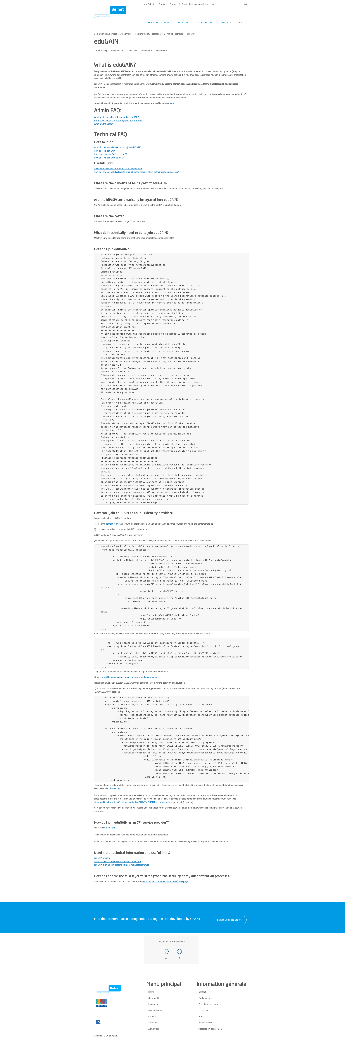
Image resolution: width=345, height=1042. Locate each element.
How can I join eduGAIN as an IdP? (110, 154)
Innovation (183, 23)
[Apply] (245, 4)
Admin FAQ (101, 50)
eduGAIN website (102, 858)
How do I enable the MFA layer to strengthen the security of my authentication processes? (136, 172)
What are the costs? (103, 124)
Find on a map (205, 998)
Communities (154, 998)
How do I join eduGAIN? (105, 151)
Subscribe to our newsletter (195, 4)
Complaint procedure (208, 1004)
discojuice (114, 788)
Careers (225, 23)
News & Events (205, 23)
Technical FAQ (117, 50)
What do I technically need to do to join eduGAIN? (117, 147)
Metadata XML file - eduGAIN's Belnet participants (117, 861)
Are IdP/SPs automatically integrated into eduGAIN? (118, 120)
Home (151, 992)
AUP (201, 1016)
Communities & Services (157, 23)
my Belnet (149, 4)
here (172, 103)
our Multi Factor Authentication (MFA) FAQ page (165, 881)
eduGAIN (132, 50)
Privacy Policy (205, 1022)
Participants (146, 50)
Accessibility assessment (210, 1029)
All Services (125, 34)
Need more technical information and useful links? (118, 168)
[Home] (110, 14)
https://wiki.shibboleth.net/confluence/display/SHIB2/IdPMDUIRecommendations (133, 802)
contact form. (109, 827)
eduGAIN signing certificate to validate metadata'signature (129, 677)
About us (152, 1022)
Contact (202, 992)
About (240, 23)
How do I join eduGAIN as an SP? (109, 157)
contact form (112, 524)
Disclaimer (204, 1010)
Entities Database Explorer (229, 920)
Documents (161, 50)
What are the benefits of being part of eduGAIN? (116, 117)
